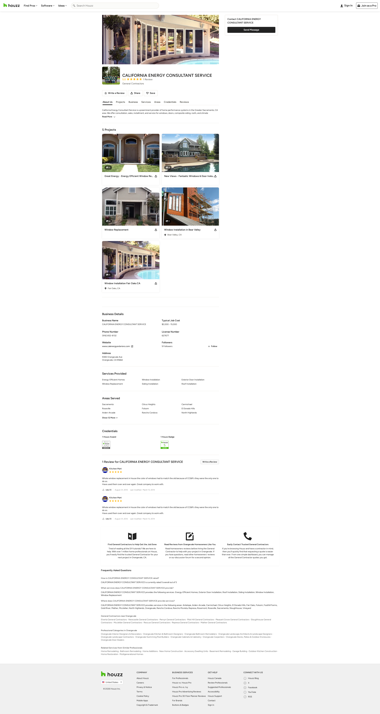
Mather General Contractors (214, 622)
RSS (250, 696)
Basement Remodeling (220, 651)
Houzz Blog (253, 678)
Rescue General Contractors (157, 622)
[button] (160, 442)
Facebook (252, 687)
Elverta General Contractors (114, 619)
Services (146, 102)
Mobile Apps (142, 700)
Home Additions (150, 651)
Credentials (170, 102)
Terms (139, 691)
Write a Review (209, 462)
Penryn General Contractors (173, 619)
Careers (140, 682)
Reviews (184, 102)
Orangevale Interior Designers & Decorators (121, 634)
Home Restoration (109, 654)
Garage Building (239, 651)
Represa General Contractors (185, 622)
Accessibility (214, 691)
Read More (107, 116)
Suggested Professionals (219, 687)
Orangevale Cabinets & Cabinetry (186, 637)
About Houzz (143, 678)
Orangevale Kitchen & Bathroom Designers (163, 634)
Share (137, 93)
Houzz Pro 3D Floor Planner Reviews (189, 696)
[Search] (74, 6)
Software (46, 5)
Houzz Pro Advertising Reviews (186, 691)
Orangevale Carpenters (213, 637)
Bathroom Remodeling (130, 651)
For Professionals (180, 678)
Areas (157, 102)
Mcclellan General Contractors (128, 622)
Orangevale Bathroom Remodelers (201, 634)
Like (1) (108, 490)
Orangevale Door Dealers (112, 640)
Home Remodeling (110, 651)
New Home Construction (171, 651)
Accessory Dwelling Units (196, 651)
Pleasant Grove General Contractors (232, 619)
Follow (214, 346)
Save (152, 93)
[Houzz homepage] (11, 5)
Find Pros (29, 5)
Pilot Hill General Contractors (200, 619)
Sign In (211, 705)
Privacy (140, 687)
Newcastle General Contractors (143, 619)
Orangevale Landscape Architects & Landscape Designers (245, 634)
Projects (120, 102)
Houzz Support (215, 696)
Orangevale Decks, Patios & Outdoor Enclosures (248, 637)
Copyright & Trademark (147, 705)
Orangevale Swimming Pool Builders (152, 637)
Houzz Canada (214, 678)
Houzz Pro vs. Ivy (180, 687)
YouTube (252, 692)
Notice (148, 687)
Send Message (251, 29)
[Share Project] (156, 176)
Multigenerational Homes (131, 654)
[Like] (103, 489)
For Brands (177, 700)
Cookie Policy (143, 696)
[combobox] (115, 6)
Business (133, 102)
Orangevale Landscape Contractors (117, 637)
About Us (107, 102)
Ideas (61, 5)
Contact (211, 700)
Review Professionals (218, 682)
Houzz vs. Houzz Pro (181, 682)
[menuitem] (30, 5)
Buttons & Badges (180, 705)
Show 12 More (108, 417)
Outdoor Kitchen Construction (263, 651)
